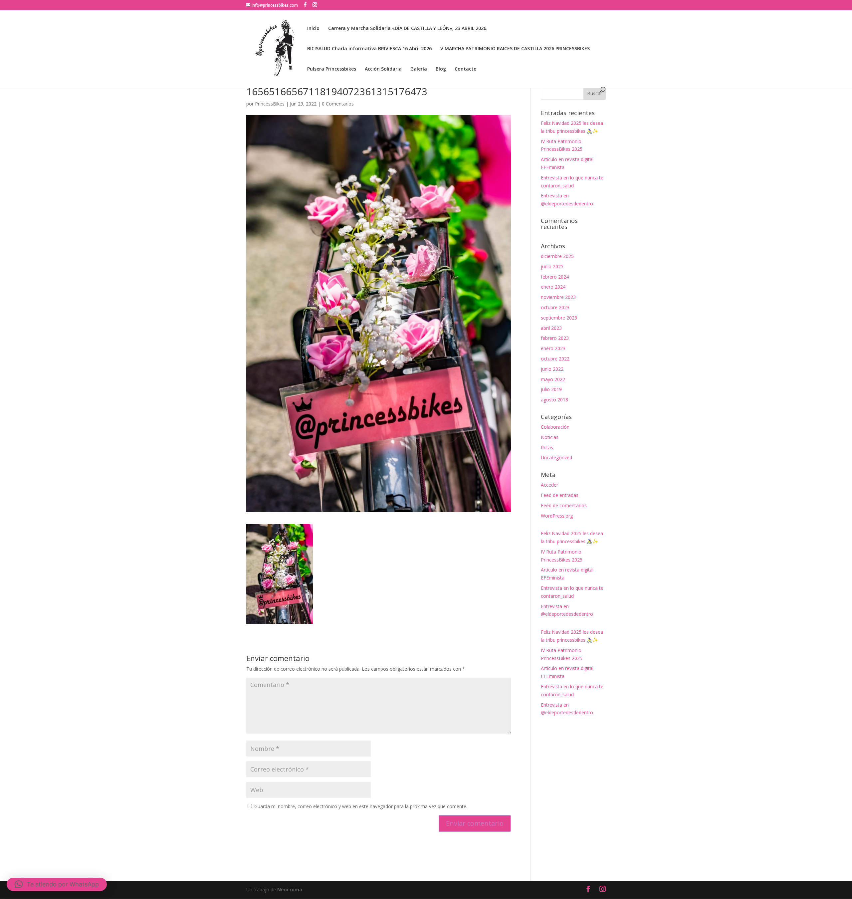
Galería (418, 69)
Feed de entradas (559, 495)
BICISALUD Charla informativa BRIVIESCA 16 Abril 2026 (369, 49)
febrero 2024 (555, 277)
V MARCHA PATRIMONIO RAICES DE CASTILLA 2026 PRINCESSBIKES (515, 49)
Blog (441, 69)
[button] (57, 884)
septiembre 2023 (559, 318)
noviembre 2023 (558, 297)
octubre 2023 (555, 307)
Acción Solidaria (383, 69)
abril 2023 (551, 328)
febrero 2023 (555, 338)
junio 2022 (552, 369)
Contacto (466, 69)
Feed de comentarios (564, 505)
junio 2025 (552, 266)
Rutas (547, 447)
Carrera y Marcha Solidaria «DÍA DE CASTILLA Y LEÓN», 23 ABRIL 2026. (408, 28)
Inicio (313, 28)
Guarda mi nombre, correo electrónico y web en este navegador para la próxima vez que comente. (360, 806)
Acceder (549, 485)
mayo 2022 (553, 379)
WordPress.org (557, 516)
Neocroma (289, 889)
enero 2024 (553, 287)
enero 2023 (553, 348)
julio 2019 (551, 389)
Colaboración (555, 427)
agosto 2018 (554, 399)
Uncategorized (556, 457)
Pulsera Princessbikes (331, 69)
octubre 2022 (555, 358)
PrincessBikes (270, 104)
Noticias (549, 437)
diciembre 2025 (557, 256)
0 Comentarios (338, 104)
